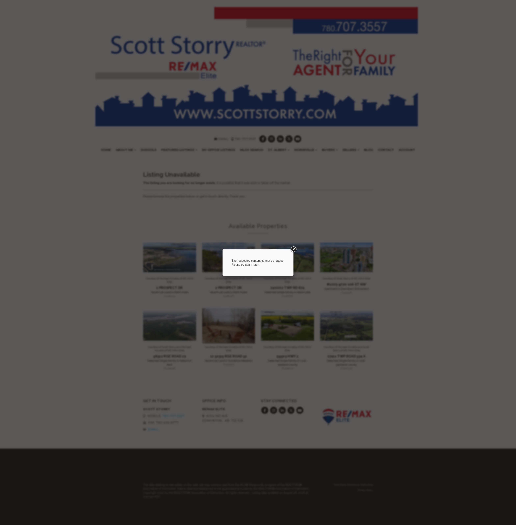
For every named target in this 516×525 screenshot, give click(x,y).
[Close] (293, 249)
